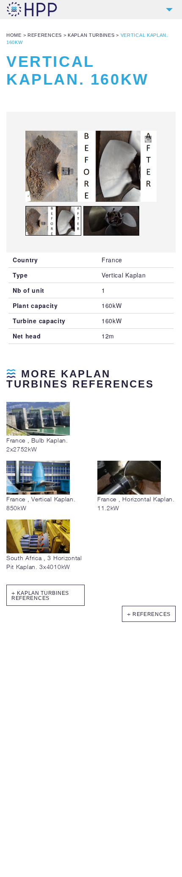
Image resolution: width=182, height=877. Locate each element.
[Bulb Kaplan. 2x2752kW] (38, 433)
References (45, 35)
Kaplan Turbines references (40, 595)
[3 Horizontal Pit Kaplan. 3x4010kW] (38, 551)
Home (14, 35)
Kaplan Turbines (91, 35)
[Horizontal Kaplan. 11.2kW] (129, 492)
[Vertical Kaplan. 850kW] (38, 492)
